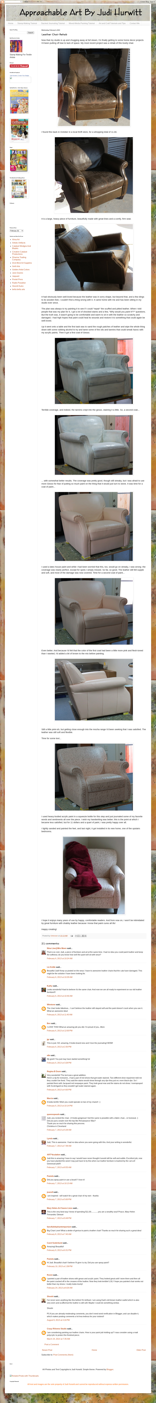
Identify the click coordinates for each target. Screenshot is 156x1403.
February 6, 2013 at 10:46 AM (59, 996)
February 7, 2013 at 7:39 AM (59, 1146)
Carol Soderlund (54, 1243)
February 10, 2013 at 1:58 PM (59, 1266)
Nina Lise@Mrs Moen (57, 948)
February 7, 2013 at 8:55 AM (59, 1167)
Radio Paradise (19, 283)
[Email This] (76, 936)
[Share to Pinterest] (85, 936)
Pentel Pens (17, 279)
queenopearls (53, 1114)
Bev (49, 1023)
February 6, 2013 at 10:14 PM (59, 1106)
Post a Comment (51, 1344)
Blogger (110, 1369)
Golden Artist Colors (20, 270)
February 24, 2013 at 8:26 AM (59, 1288)
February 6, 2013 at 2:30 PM (59, 1047)
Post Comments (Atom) (63, 1355)
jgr (48, 1039)
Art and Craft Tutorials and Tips (112, 23)
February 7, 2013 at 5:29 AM (59, 1130)
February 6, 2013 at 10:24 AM (59, 958)
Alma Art (16, 239)
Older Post (141, 1350)
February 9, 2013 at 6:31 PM (59, 1250)
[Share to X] (81, 936)
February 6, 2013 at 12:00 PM (59, 1031)
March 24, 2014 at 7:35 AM (58, 1339)
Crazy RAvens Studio (57, 1329)
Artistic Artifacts (18, 243)
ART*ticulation (53, 1155)
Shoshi (50, 1296)
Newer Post (47, 1350)
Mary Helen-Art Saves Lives (59, 1208)
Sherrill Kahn (18, 286)
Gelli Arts (16, 266)
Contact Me (135, 23)
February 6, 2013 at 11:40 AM (59, 1015)
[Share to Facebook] (83, 936)
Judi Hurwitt (13, 75)
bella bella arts (18, 289)
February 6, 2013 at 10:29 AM (59, 977)
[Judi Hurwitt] (20, 82)
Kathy (49, 986)
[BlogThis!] (78, 936)
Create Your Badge (23, 75)
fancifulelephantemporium (59, 1227)
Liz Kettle (51, 967)
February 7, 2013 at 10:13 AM (59, 1183)
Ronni (50, 1275)
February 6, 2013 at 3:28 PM (59, 1063)
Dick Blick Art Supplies (22, 263)
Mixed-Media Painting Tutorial (82, 23)
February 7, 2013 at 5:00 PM (59, 1199)
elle (48, 1055)
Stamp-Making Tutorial (27, 23)
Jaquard (15, 276)
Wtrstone (51, 1005)
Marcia (50, 1098)
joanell (50, 1192)
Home (10, 23)
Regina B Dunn (54, 1071)
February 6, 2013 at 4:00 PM (59, 1090)
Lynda (50, 1138)
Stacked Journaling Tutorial (53, 23)
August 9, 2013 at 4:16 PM (58, 1320)
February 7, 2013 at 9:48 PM (59, 1218)
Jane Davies (17, 273)
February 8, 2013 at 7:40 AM (59, 1234)
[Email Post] (71, 936)
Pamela (50, 1176)
